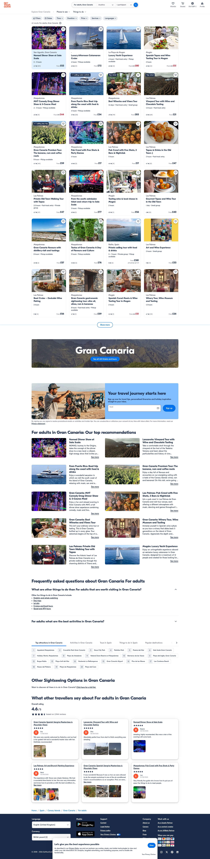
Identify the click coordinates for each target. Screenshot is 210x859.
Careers (145, 827)
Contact (103, 823)
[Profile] (202, 3)
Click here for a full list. (86, 687)
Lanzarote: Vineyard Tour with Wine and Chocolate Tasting (101, 723)
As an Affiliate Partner (166, 831)
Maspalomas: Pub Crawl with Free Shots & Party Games (153, 767)
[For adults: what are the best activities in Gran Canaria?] (175, 621)
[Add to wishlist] (63, 29)
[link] (49, 47)
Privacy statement (38, 424)
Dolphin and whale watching (46, 598)
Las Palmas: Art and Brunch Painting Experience (54, 766)
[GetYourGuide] (7, 5)
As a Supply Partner (165, 823)
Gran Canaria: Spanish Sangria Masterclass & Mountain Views (53, 723)
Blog (144, 831)
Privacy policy (105, 831)
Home (34, 811)
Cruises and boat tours (43, 606)
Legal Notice (105, 827)
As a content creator (165, 827)
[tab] (49, 643)
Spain (42, 811)
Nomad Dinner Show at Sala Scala (147, 722)
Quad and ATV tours (42, 609)
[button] (49, 47)
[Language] (192, 3)
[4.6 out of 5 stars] (39, 714)
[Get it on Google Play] (85, 824)
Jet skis (36, 603)
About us (146, 823)
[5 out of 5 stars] (55, 728)
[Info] (60, 23)
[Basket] (183, 3)
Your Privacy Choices (108, 834)
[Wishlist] (173, 3)
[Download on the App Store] (85, 834)
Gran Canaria (69, 811)
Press (145, 834)
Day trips (37, 601)
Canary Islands (54, 811)
